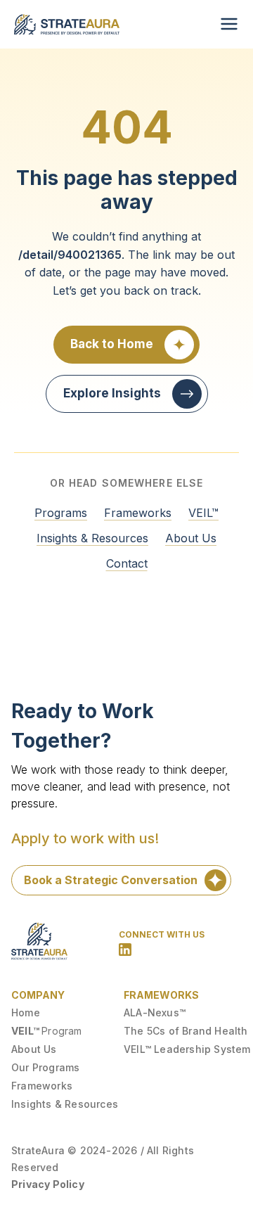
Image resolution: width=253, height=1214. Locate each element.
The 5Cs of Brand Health (186, 1031)
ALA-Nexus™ (155, 1012)
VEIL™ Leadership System (187, 1049)
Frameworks (137, 513)
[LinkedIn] (125, 949)
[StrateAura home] (66, 24)
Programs (60, 513)
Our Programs (45, 1067)
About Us (190, 538)
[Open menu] (229, 24)
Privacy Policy (47, 1184)
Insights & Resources (92, 538)
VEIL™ (203, 513)
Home (25, 1012)
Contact (127, 563)
